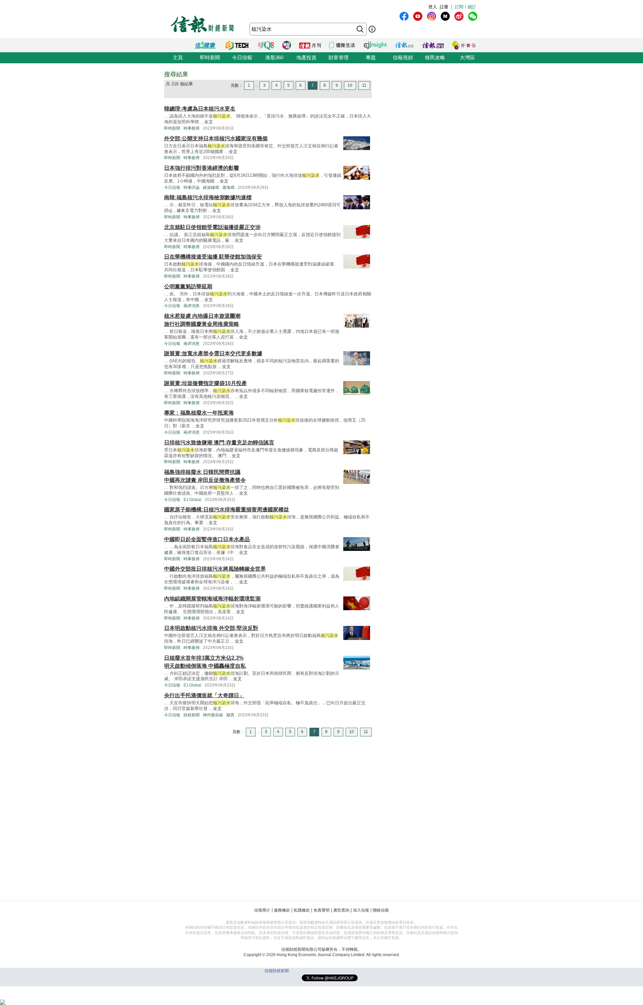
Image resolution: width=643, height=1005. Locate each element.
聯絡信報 (381, 910)
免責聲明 (321, 910)
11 (364, 85)
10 (350, 85)
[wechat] (472, 16)
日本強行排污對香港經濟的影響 (201, 168)
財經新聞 (192, 715)
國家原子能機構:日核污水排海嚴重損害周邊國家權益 (226, 509)
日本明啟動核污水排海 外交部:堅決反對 (211, 628)
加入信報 (361, 910)
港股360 (274, 57)
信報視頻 (403, 57)
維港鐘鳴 (211, 187)
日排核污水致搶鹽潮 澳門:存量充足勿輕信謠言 (219, 442)
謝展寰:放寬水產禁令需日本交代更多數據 (213, 353)
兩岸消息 (192, 305)
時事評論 (192, 187)
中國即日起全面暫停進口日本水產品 (207, 539)
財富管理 (339, 57)
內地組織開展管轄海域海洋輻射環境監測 (212, 598)
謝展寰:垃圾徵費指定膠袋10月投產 (205, 383)
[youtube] (417, 16)
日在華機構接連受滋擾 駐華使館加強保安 (213, 257)
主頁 (178, 57)
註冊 (444, 6)
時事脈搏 (192, 128)
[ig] (431, 16)
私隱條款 (302, 910)
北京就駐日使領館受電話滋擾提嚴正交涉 (212, 227)
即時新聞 (210, 57)
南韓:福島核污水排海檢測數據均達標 (208, 197)
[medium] (445, 16)
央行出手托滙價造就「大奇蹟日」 (204, 695)
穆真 (230, 715)
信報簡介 (262, 910)
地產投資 (306, 57)
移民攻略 (435, 57)
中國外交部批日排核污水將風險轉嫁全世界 (215, 569)
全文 (208, 121)
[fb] (404, 16)
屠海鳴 (228, 187)
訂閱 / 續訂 (465, 6)
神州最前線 (213, 715)
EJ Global (192, 499)
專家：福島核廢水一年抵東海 (199, 413)
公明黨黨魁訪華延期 (188, 286)
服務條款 (282, 910)
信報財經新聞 (277, 970)
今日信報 (242, 57)
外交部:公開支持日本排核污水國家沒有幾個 (216, 138)
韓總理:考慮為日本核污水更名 (199, 109)
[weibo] (458, 16)
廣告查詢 (341, 910)
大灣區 (467, 57)
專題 (371, 57)
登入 (432, 6)
